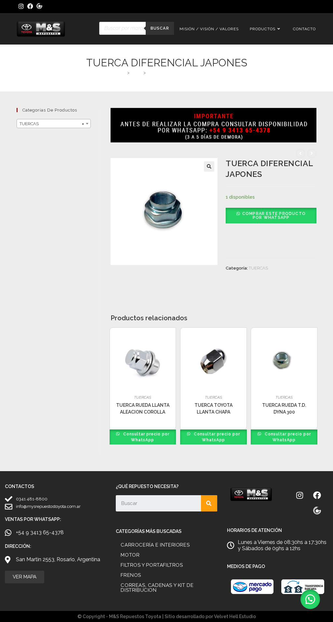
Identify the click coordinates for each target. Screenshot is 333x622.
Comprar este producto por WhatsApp (274, 215)
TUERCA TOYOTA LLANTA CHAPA (213, 409)
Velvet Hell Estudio (235, 616)
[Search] (209, 503)
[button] (209, 166)
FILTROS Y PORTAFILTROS (152, 565)
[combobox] (54, 123)
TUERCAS (258, 268)
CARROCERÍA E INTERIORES (155, 545)
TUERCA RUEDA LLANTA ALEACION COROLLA (142, 409)
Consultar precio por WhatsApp (145, 437)
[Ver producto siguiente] (311, 153)
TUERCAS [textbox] (52, 123)
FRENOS (131, 575)
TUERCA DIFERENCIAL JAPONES (180, 72)
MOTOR (130, 555)
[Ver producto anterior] (300, 153)
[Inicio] (123, 72)
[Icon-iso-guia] (317, 511)
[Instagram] (300, 495)
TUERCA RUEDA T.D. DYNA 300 (284, 409)
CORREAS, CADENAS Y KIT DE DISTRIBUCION (157, 587)
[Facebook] (317, 495)
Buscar (160, 28)
